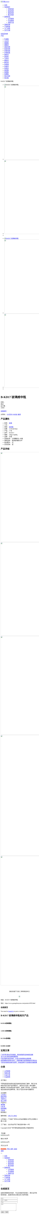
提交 (2, 1212)
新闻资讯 (7, 16)
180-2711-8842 (12, 1115)
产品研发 (7, 26)
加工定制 (4, 1100)
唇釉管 (6, 45)
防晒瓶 (6, 74)
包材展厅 (7, 7)
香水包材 (11, 15)
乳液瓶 (6, 39)
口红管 (6, 41)
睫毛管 (6, 62)
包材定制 (7, 24)
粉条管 (6, 66)
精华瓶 (6, 70)
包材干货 (11, 22)
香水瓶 (6, 78)
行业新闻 (11, 20)
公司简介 (4, 1095)
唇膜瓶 (6, 43)
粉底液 (6, 64)
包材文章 (7, 1073)
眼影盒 (6, 60)
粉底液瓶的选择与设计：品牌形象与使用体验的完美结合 (19, 1060)
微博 (19, 414)
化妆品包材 (4, 33)
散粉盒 (6, 54)
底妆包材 (11, 13)
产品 (2, 35)
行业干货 (7, 1075)
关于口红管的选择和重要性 (9, 1056)
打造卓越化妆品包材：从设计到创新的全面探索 (16, 1058)
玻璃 (10, 423)
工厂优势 (7, 28)
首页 (5, 5)
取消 (7, 1212)
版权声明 (4, 1097)
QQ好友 (14, 414)
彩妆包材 (11, 11)
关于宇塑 (7, 30)
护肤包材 (11, 9)
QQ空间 (9, 414)
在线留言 (4, 411)
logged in (11, 1011)
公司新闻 (11, 18)
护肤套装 (7, 52)
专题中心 (4, 1098)
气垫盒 (6, 58)
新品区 (6, 56)
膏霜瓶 (6, 72)
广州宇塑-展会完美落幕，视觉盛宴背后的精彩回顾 (17, 1054)
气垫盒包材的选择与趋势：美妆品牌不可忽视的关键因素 (19, 1062)
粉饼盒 (6, 68)
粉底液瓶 (4, 1108)
